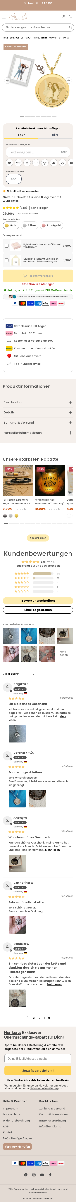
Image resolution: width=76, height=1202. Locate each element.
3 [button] (40, 1018)
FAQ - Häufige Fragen (17, 1138)
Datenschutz (11, 1114)
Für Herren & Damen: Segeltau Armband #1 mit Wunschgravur (16, 501)
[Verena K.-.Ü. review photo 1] (17, 799)
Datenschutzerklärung (44, 1088)
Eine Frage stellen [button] (38, 610)
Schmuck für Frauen (20, 37)
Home (5, 37)
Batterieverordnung (52, 1120)
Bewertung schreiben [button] (38, 601)
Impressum (10, 1108)
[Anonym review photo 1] (17, 864)
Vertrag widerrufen (17, 1146)
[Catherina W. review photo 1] (17, 925)
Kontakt (8, 1132)
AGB (6, 1126)
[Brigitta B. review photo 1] (17, 734)
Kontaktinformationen (54, 1114)
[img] (16, 698)
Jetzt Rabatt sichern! (38, 1070)
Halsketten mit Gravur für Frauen (51, 37)
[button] (4, 17)
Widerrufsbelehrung (16, 1120)
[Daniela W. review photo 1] (17, 998)
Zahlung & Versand (52, 1108)
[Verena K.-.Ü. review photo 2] (37, 799)
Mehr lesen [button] (52, 850)
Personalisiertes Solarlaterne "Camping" (49, 501)
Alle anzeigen (38, 537)
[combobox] (38, 27)
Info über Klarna (50, 1126)
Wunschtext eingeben (18, 144)
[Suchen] (70, 27)
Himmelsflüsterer (43, 1198)
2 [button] (34, 1018)
